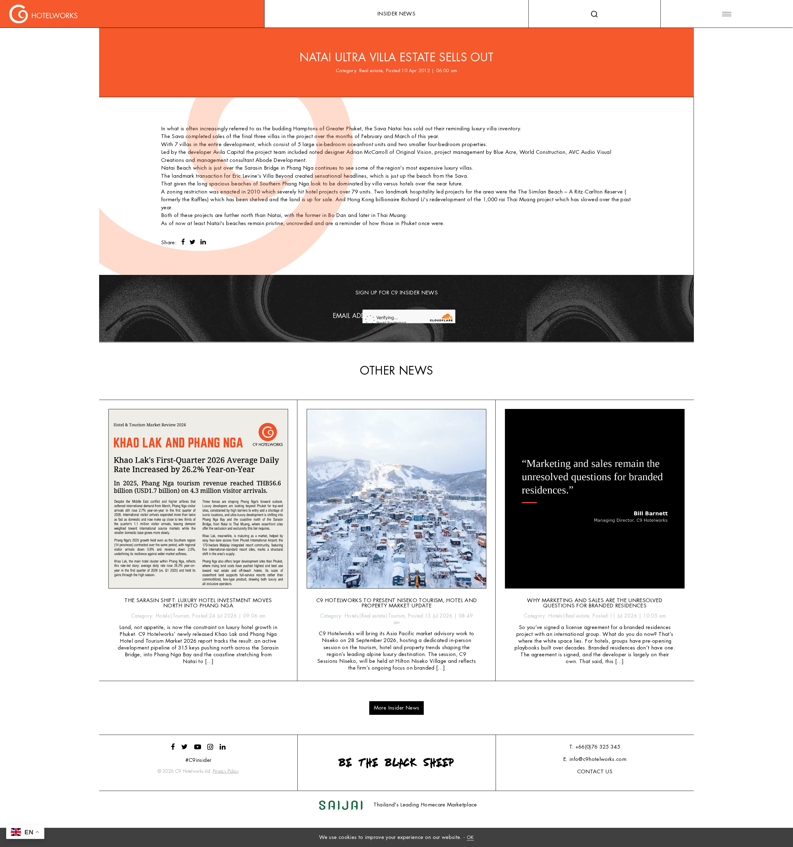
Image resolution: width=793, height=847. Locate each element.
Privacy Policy (226, 771)
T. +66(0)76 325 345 (594, 746)
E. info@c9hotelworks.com (594, 759)
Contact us (594, 771)
